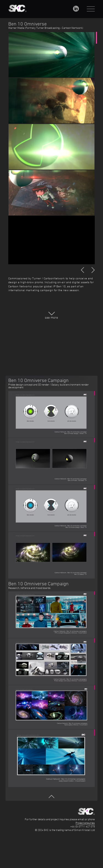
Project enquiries (85, 823)
